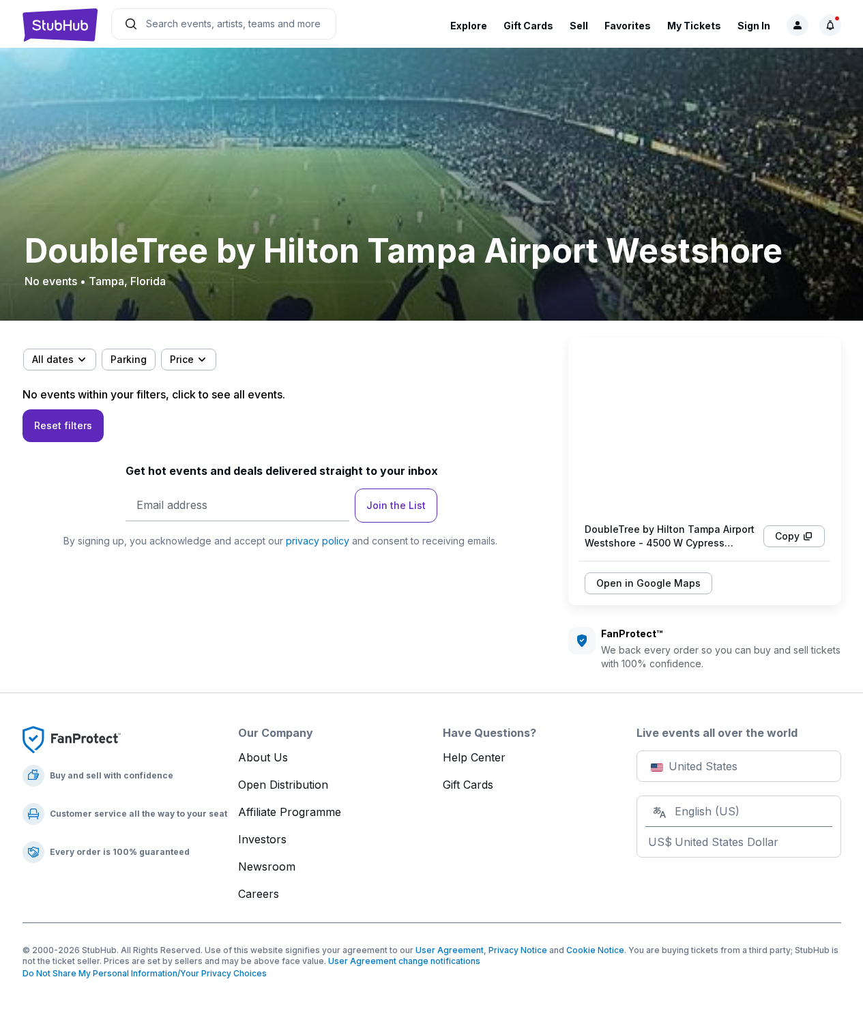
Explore (468, 25)
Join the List (396, 505)
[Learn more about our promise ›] (72, 739)
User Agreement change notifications (404, 961)
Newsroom (266, 866)
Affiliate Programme (289, 812)
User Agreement (449, 950)
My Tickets (694, 25)
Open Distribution (283, 784)
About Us (263, 757)
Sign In (753, 25)
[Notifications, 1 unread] (830, 25)
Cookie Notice (595, 950)
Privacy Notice (517, 950)
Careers (258, 894)
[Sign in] (797, 25)
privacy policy (317, 540)
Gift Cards (528, 25)
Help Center (474, 757)
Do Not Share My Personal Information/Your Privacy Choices (145, 973)
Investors (262, 839)
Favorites (627, 25)
